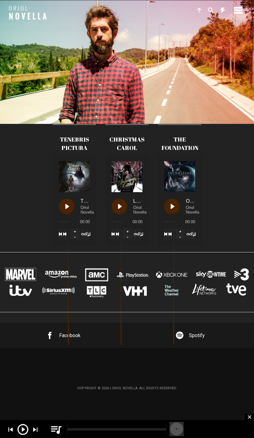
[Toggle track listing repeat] (82, 234)
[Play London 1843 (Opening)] (119, 206)
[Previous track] (60, 234)
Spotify (197, 335)
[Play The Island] (66, 206)
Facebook (70, 335)
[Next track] (64, 234)
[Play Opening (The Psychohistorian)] (172, 206)
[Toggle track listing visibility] (87, 234)
